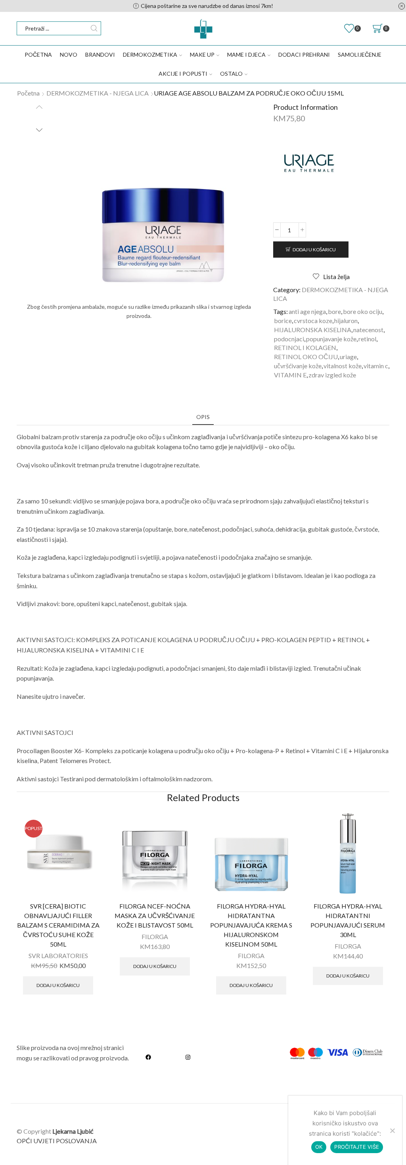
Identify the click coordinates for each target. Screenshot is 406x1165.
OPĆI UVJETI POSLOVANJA (57, 1140)
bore (334, 311)
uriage (348, 356)
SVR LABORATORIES (58, 955)
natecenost (368, 329)
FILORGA (155, 936)
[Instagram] (188, 1057)
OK (319, 1147)
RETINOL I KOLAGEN (305, 347)
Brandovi (100, 54)
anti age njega (307, 311)
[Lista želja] (88, 823)
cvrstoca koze (313, 320)
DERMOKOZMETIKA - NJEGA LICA (97, 93)
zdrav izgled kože (332, 375)
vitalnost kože (343, 365)
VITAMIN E (290, 375)
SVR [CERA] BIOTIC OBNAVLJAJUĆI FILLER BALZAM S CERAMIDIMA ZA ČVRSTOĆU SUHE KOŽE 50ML (58, 925)
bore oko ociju (362, 311)
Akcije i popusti (183, 73)
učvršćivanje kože (298, 365)
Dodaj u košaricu (314, 250)
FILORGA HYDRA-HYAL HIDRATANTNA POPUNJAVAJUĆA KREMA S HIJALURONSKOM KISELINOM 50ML (251, 925)
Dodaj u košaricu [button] (58, 985)
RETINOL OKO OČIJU (306, 356)
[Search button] (94, 28)
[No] (392, 1130)
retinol (367, 338)
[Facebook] (148, 1057)
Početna (38, 54)
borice (283, 320)
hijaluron (346, 320)
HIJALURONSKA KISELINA (312, 329)
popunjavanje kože (331, 338)
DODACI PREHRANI (304, 54)
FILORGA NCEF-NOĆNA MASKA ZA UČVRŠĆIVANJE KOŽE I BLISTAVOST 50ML (155, 915)
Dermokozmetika (150, 54)
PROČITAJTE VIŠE (356, 1147)
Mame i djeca (246, 54)
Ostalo (231, 73)
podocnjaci (289, 338)
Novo (68, 54)
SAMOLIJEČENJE (359, 54)
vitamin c (376, 365)
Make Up (202, 54)
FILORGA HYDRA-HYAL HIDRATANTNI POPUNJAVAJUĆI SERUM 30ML (347, 920)
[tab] (203, 417)
